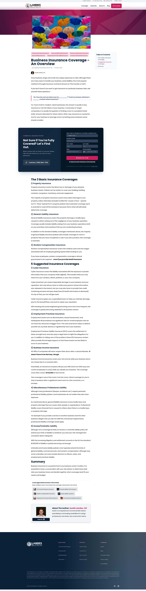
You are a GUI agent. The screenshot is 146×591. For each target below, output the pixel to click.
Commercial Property (64, 546)
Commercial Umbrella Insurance (78, 55)
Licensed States (105, 555)
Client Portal (87, 1)
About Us (102, 6)
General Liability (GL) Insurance (59, 53)
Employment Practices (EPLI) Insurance (58, 55)
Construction (62, 551)
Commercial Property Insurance (40, 53)
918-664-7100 (98, 1)
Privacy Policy (94, 166)
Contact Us (108, 1)
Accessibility (104, 563)
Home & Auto (118, 1)
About (102, 546)
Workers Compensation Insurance (79, 53)
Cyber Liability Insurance (38, 55)
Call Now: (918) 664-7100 (38, 162)
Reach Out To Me (83, 158)
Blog (108, 6)
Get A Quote (116, 6)
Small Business (62, 555)
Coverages (84, 6)
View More (61, 559)
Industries (93, 6)
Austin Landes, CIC (40, 72)
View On (40, 519)
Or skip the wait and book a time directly (82, 162)
